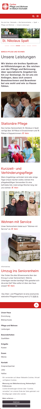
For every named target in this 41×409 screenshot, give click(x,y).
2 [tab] (12, 46)
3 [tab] (18, 46)
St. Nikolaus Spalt (15, 41)
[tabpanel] (20, 36)
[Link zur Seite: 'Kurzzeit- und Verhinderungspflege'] (20, 150)
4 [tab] (23, 46)
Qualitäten (5, 338)
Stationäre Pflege (14, 123)
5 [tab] (29, 46)
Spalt (35, 22)
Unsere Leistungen (23, 25)
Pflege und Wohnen (8, 25)
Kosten (4, 347)
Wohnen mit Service (16, 222)
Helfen (3, 373)
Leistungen (5, 329)
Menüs (3, 357)
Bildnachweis (6, 320)
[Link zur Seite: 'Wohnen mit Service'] (20, 203)
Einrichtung (5, 316)
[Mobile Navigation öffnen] (38, 16)
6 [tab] (34, 46)
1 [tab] (7, 46)
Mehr (27, 133)
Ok (16, 406)
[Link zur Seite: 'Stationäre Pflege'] (20, 105)
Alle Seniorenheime (25, 22)
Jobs (3, 370)
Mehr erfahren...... (9, 398)
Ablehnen (16, 402)
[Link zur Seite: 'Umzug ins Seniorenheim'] (20, 246)
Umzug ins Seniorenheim (20, 271)
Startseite (13, 22)
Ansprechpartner (8, 366)
